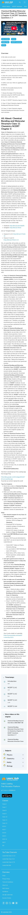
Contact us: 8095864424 (9, 790)
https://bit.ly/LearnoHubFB (16, 226)
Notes (13, 39)
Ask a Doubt (5, 39)
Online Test (5, 42)
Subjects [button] (8, 751)
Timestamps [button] (9, 677)
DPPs (3, 45)
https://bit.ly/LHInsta (15, 228)
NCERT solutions (16, 42)
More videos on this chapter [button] (12, 715)
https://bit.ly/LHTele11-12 (11, 240)
